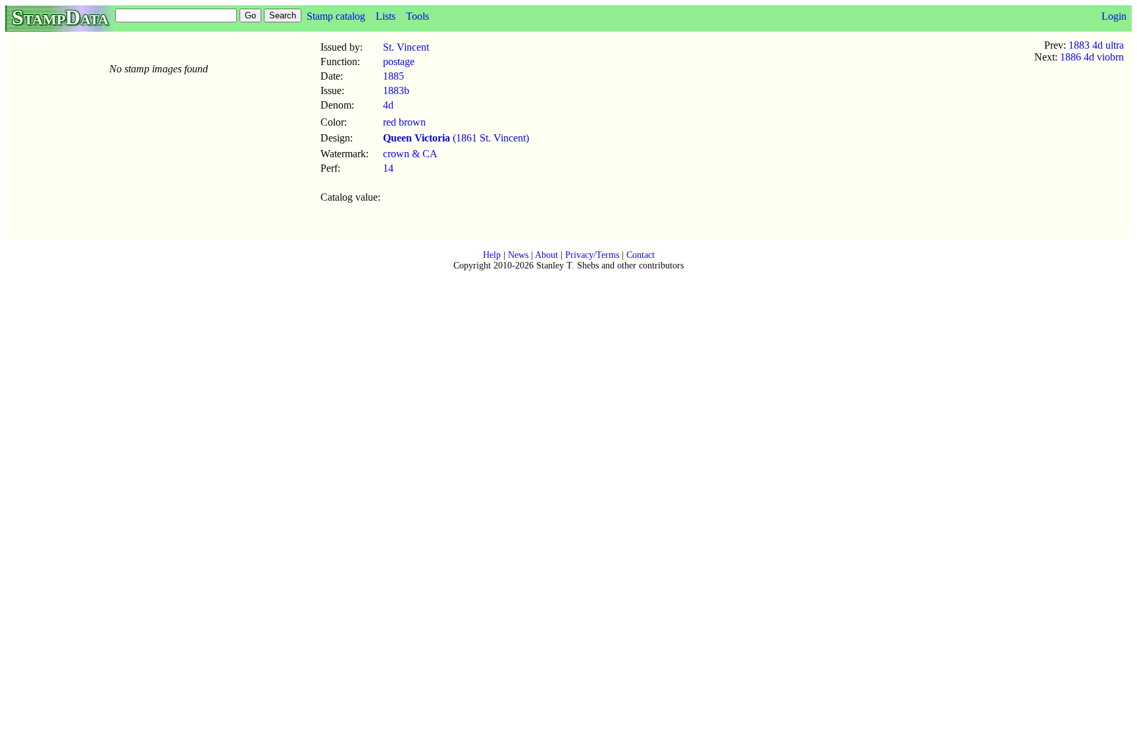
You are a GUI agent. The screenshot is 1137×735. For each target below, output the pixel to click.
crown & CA (410, 153)
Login (1113, 16)
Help (492, 255)
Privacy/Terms (592, 255)
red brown (404, 122)
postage (399, 61)
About (546, 255)
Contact (640, 255)
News (518, 255)
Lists (385, 16)
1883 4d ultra (1096, 45)
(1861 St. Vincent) (456, 137)
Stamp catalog (336, 16)
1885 (393, 76)
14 (388, 168)
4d (388, 105)
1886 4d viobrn (1092, 57)
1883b (396, 90)
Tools (417, 16)
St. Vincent (406, 47)
